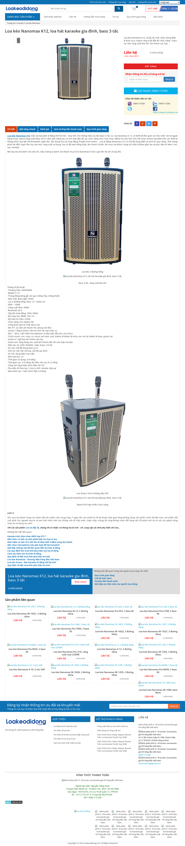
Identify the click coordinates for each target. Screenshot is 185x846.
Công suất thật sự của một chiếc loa (112, 726)
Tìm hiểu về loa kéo (61, 730)
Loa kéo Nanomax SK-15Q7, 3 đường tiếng (158, 633)
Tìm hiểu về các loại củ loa (64, 738)
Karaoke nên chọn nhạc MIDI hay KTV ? (26, 536)
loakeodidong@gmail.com (149, 763)
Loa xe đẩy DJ (32, 527)
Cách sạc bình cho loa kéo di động (24, 553)
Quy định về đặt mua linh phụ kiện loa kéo (28, 556)
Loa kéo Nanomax (33, 23)
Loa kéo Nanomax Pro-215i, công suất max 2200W (70, 653)
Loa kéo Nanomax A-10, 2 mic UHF (27, 669)
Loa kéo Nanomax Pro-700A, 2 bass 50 (70, 630)
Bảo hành (158, 16)
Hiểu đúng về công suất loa (108, 730)
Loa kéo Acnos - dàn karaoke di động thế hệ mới (31, 562)
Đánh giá (44, 129)
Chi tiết (11, 129)
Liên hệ (72, 16)
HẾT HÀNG (151, 66)
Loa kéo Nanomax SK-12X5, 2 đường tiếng (114, 673)
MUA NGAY (80, 581)
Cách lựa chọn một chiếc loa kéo (67, 743)
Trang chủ (11, 23)
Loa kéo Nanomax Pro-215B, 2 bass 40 (158, 612)
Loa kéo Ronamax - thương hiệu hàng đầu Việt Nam (33, 559)
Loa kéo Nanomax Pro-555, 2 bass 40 (114, 611)
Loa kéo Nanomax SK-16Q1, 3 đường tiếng (27, 615)
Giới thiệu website (53, 16)
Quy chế (132, 2)
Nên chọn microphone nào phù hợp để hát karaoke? (33, 545)
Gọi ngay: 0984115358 (152, 91)
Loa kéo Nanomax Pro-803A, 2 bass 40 (27, 650)
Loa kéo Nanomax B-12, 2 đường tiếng (70, 612)
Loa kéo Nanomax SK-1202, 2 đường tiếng (158, 653)
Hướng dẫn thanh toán (147, 2)
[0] (133, 8)
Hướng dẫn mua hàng (117, 2)
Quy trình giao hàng (136, 16)
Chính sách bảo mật (98, 2)
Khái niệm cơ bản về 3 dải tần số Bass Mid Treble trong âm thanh (39, 542)
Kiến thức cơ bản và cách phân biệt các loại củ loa (32, 539)
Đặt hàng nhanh (27, 129)
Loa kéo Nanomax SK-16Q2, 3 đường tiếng (114, 633)
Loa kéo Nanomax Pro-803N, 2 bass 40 (158, 671)
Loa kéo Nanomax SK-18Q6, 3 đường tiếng (70, 673)
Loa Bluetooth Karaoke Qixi (65, 726)
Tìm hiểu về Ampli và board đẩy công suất (71, 734)
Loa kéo (20, 23)
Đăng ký (169, 79)
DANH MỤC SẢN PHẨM (20, 16)
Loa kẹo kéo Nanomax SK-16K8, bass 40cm (158, 691)
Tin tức (115, 16)
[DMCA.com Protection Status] (14, 802)
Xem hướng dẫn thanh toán (68, 129)
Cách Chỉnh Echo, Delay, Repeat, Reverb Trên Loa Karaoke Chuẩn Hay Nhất (114, 736)
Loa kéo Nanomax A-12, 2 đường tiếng (114, 650)
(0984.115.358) (144, 754)
